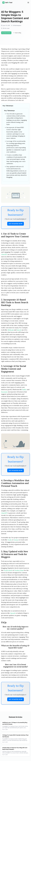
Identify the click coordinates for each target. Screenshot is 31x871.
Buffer (24, 389)
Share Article (7, 32)
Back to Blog (18, 32)
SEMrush (11, 330)
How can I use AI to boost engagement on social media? (15, 665)
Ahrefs (19, 330)
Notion (16, 540)
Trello (10, 540)
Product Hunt (19, 570)
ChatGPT (4, 254)
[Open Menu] (28, 2)
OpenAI (12, 613)
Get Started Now (15, 224)
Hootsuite (4, 392)
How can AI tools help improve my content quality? (15, 628)
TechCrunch (8, 570)
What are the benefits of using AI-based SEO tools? (15, 647)
